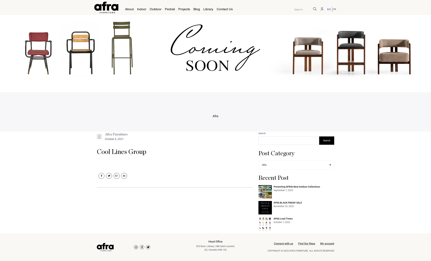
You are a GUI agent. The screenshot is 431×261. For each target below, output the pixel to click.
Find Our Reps (306, 243)
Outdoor (155, 9)
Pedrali (170, 9)
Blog (196, 9)
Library (208, 9)
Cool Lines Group (121, 152)
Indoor (141, 9)
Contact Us (225, 9)
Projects (184, 9)
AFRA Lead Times (283, 218)
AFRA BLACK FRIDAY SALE (288, 202)
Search (262, 133)
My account (327, 243)
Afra (215, 116)
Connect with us (283, 243)
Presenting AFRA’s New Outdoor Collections (297, 186)
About (129, 9)
